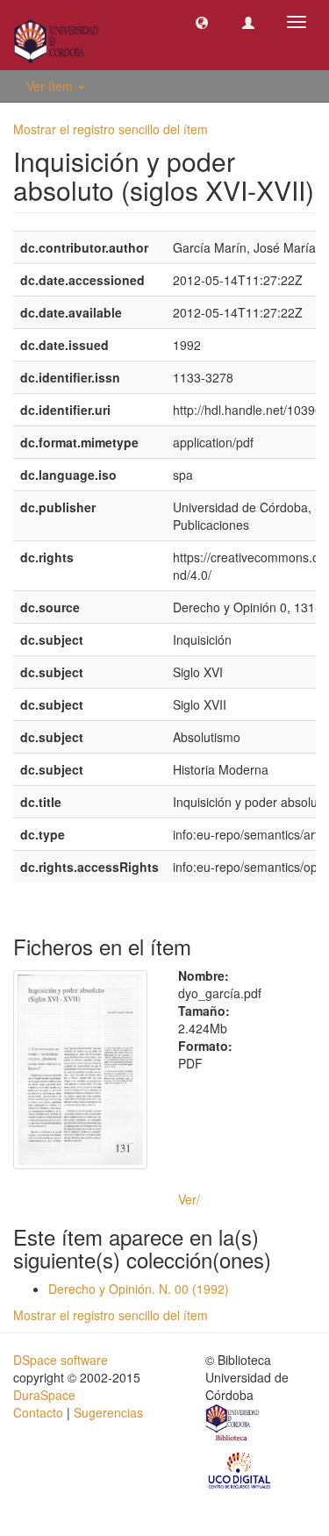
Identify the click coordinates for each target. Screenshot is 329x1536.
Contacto (38, 1412)
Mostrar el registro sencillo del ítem (110, 129)
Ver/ (189, 1199)
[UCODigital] (240, 1469)
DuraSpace (44, 1395)
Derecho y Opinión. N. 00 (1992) (138, 1288)
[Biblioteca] (233, 1424)
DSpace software (60, 1359)
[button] (202, 22)
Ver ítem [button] (51, 86)
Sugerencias (108, 1412)
